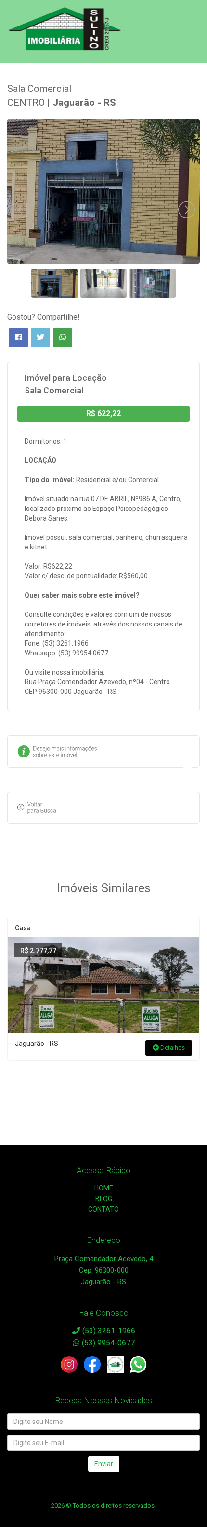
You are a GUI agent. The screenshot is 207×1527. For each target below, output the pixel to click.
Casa (23, 928)
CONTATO (103, 1209)
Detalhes (172, 1047)
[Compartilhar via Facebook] (18, 337)
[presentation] (20, 209)
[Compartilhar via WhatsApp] (62, 337)
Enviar (103, 1464)
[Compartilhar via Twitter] (40, 337)
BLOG (103, 1198)
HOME (103, 1188)
